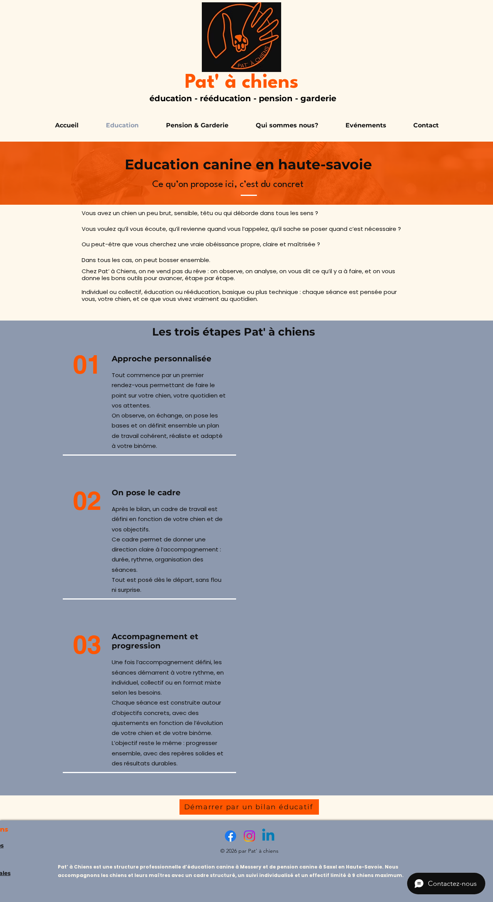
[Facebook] (230, 836)
